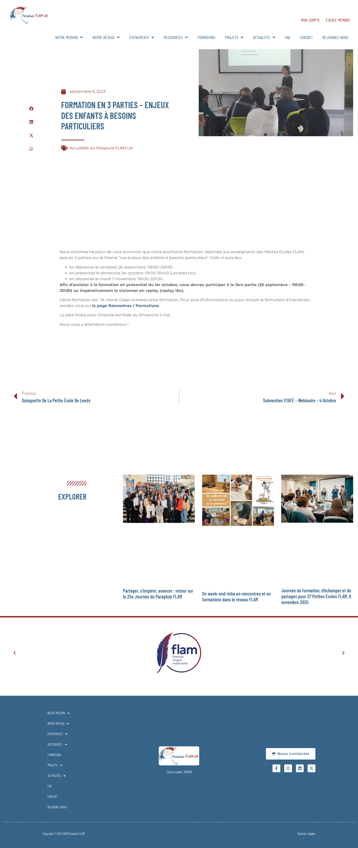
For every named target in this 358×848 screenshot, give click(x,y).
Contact (306, 37)
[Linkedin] (300, 768)
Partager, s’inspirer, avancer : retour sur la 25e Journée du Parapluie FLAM (158, 593)
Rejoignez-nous (335, 37)
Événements (139, 37)
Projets (231, 37)
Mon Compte (310, 20)
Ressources (173, 37)
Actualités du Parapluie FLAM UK (101, 148)
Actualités (261, 37)
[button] (31, 108)
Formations (206, 37)
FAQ (287, 37)
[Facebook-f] (276, 768)
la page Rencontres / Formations (125, 305)
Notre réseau (103, 37)
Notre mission (66, 37)
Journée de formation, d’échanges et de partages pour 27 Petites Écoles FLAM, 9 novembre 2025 (316, 596)
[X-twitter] (311, 768)
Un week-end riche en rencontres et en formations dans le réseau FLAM (236, 596)
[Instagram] (288, 768)
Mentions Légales (306, 834)
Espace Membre (338, 20)
